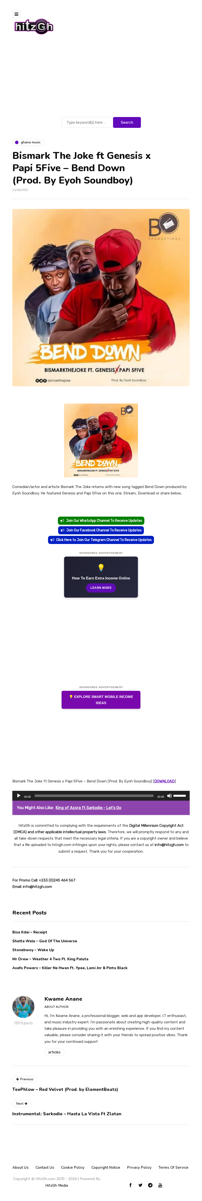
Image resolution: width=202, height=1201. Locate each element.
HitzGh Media (56, 1185)
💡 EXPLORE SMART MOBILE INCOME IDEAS (101, 700)
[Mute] (169, 795)
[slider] (180, 795)
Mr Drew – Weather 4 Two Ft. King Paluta (50, 959)
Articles (54, 1052)
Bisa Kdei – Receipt (30, 932)
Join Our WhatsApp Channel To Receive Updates (104, 521)
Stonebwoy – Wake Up (33, 949)
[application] (101, 796)
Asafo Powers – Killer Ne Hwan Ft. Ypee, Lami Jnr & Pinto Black (70, 967)
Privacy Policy (139, 1167)
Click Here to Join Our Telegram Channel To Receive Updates (104, 540)
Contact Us (44, 1167)
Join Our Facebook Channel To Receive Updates (104, 530)
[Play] (18, 795)
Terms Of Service (173, 1167)
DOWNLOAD (164, 781)
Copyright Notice (105, 1167)
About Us (20, 1167)
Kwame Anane (63, 999)
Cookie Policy (72, 1167)
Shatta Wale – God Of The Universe (44, 941)
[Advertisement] (101, 78)
